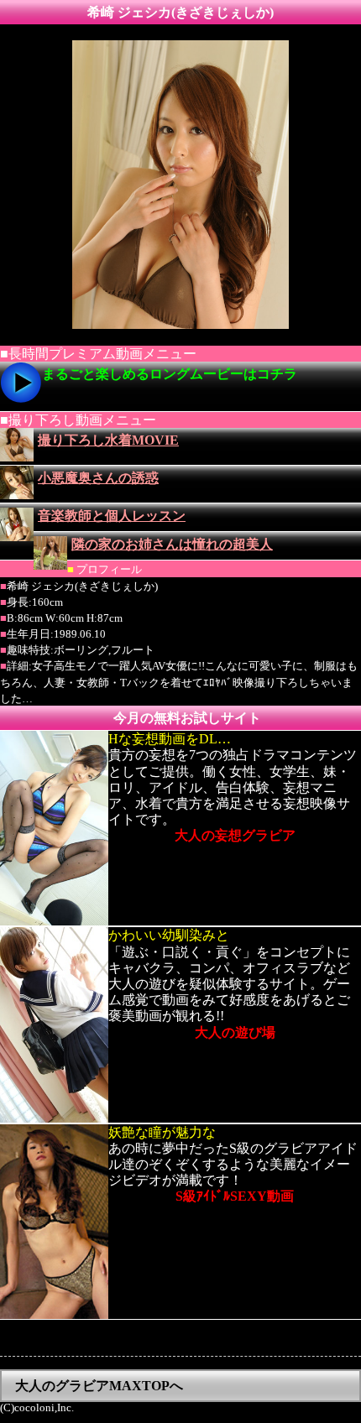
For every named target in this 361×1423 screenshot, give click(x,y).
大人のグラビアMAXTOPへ (99, 1386)
